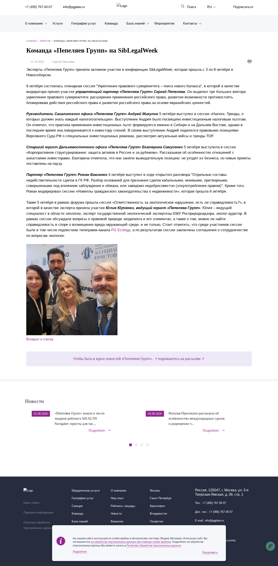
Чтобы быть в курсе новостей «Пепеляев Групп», (113, 359)
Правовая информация (38, 512)
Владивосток (158, 513)
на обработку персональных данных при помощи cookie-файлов (131, 541)
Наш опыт (117, 498)
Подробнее (97, 430)
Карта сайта (31, 502)
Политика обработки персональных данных (38, 525)
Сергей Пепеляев (64, 61)
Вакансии (117, 521)
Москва (155, 490)
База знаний (135, 23)
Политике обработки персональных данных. (154, 545)
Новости (34, 401)
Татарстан (156, 521)
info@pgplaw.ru (74, 7)
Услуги (57, 23)
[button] (251, 418)
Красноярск (157, 506)
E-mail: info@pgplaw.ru (209, 520)
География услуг (83, 23)
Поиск (191, 7)
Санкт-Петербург (161, 498)
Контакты (190, 23)
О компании (34, 23)
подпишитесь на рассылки (179, 359)
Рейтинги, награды (123, 506)
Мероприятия (164, 23)
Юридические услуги (85, 490)
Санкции (77, 506)
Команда (111, 23)
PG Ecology (120, 230)
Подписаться (243, 7)
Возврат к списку (39, 339)
